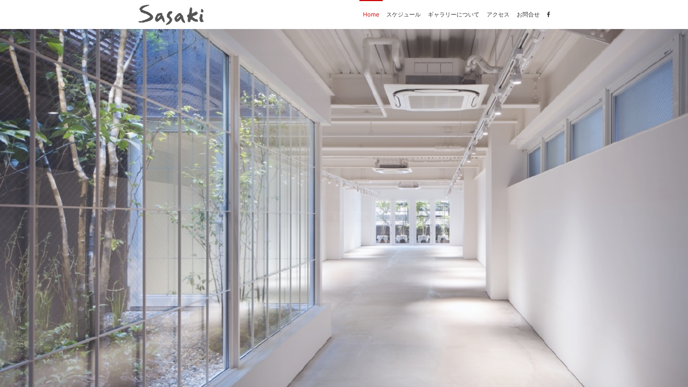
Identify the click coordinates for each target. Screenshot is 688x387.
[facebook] (548, 14)
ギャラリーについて (453, 14)
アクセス (498, 14)
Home (371, 14)
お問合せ (528, 14)
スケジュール (403, 14)
